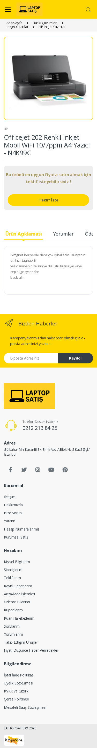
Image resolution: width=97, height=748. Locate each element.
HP (6, 129)
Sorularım (12, 626)
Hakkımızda (13, 504)
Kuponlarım (13, 609)
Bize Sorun (13, 512)
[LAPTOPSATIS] (29, 396)
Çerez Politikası (16, 699)
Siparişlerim (13, 569)
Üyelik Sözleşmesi (18, 683)
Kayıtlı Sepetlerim (18, 585)
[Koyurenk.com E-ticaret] (14, 740)
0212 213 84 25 (40, 427)
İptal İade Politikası (19, 675)
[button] (88, 9)
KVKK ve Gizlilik (16, 691)
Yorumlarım (13, 634)
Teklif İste (48, 200)
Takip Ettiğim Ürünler (21, 642)
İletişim (10, 496)
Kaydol (75, 358)
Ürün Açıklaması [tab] (23, 234)
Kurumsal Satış (16, 537)
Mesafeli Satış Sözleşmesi (25, 707)
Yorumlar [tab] (63, 234)
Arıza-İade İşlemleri (19, 593)
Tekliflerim (12, 577)
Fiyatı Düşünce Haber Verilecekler (31, 650)
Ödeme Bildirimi (17, 601)
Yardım (9, 520)
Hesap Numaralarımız (21, 529)
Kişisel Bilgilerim (17, 561)
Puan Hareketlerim (19, 618)
